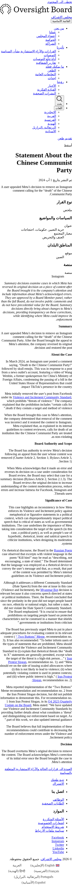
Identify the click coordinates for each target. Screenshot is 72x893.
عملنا (52, 32)
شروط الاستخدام (53, 827)
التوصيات (50, 55)
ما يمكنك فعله (55, 66)
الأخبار (52, 85)
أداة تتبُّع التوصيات (44, 59)
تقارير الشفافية (46, 62)
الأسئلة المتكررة (53, 819)
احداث (52, 78)
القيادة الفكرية (46, 89)
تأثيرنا (60, 47)
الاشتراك (58, 783)
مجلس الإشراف (51, 859)
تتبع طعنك (57, 780)
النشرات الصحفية (44, 93)
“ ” (30, 636)
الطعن (52, 70)
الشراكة (50, 43)
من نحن (59, 28)
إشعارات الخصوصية (51, 823)
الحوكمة (50, 40)
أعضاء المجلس (46, 36)
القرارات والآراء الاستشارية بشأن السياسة (28, 51)
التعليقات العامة (45, 74)
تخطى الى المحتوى (59, 2)
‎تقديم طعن (65, 138)
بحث (59, 103)
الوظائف (58, 799)
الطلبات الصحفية (53, 803)
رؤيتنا (60, 82)
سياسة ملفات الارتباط (49, 830)
